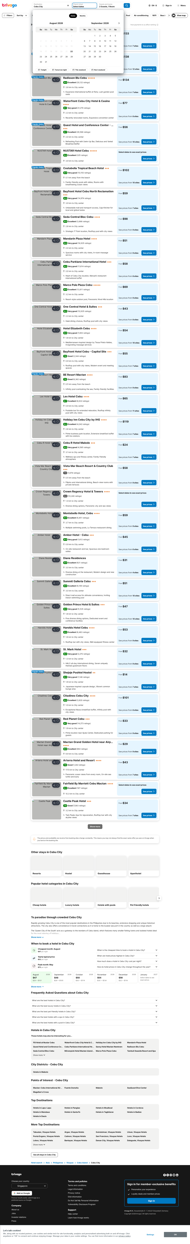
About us (15, 1209)
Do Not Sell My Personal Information (83, 1200)
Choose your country (20, 1181)
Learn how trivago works (78, 1218)
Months (82, 16)
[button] (52, 5)
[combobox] (51, 5)
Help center (73, 1214)
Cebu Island (82, 1163)
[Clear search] (68, 5)
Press (13, 1221)
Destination (38, 4)
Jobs (13, 1213)
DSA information (75, 1197)
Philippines (58, 1163)
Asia (48, 1163)
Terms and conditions (77, 1185)
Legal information (75, 1189)
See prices (147, 46)
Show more (38, 1055)
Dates (73, 16)
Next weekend (99, 70)
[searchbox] (52, 6)
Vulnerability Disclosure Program (81, 1204)
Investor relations (18, 1217)
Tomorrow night (61, 70)
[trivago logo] (9, 5)
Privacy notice (74, 1193)
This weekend (80, 70)
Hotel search (36, 1163)
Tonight (43, 70)
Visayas (70, 1163)
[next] (119, 23)
